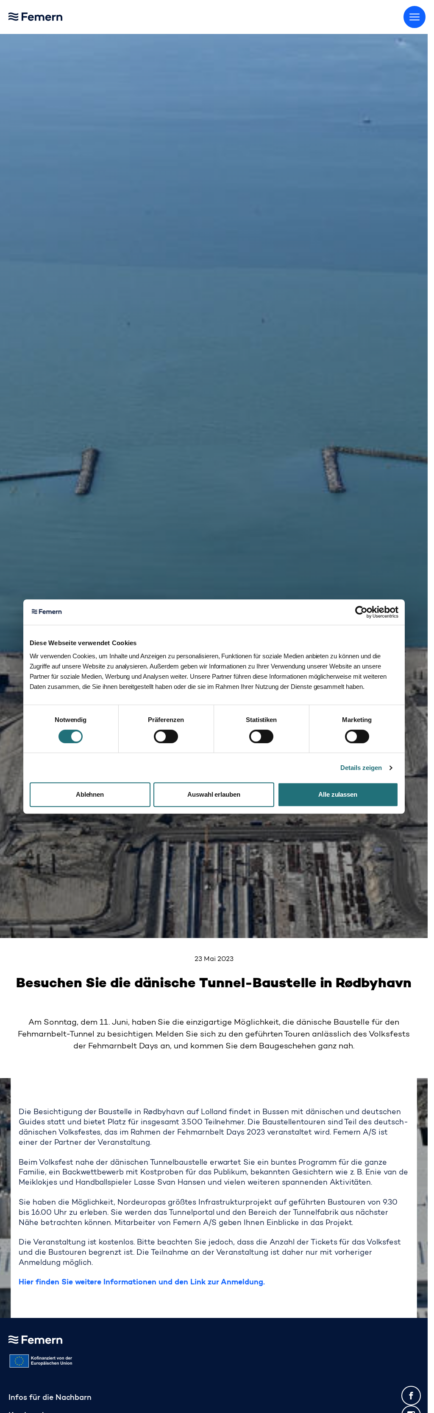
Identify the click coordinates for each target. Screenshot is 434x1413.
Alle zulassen (338, 794)
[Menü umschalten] (414, 17)
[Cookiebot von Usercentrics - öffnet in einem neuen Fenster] (361, 612)
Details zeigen (361, 767)
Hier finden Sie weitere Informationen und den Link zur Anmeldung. (142, 1283)
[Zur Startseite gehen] (55, 15)
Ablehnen (90, 794)
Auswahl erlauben (214, 794)
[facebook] (411, 1395)
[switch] (166, 736)
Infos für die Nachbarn (50, 1398)
